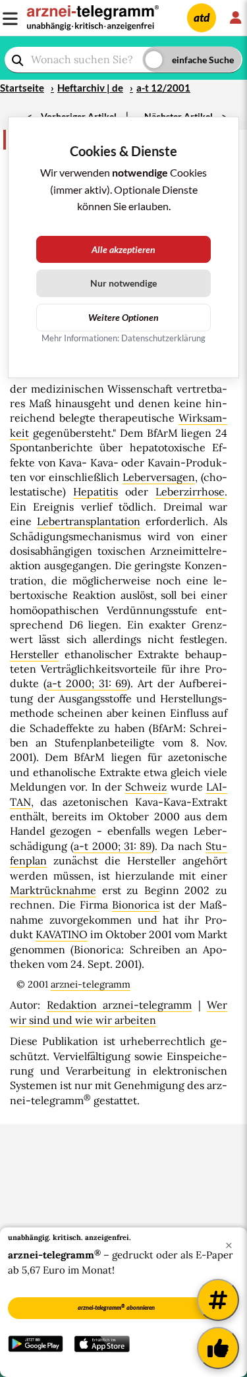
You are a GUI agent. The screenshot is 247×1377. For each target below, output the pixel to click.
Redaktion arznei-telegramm (119, 1004)
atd (201, 17)
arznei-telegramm (90, 984)
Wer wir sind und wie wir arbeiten (118, 1012)
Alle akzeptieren (123, 249)
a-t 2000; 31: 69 (87, 683)
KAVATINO (62, 934)
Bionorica (135, 904)
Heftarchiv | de (90, 88)
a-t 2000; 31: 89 (112, 846)
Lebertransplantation (88, 521)
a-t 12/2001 (163, 88)
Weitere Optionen (123, 317)
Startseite (22, 88)
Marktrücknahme (53, 890)
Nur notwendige (123, 283)
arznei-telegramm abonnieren (116, 1307)
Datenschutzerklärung (163, 338)
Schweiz (146, 786)
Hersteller (34, 654)
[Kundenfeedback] (218, 1348)
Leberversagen (159, 477)
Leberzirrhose (190, 491)
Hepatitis (95, 491)
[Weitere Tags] (218, 1300)
